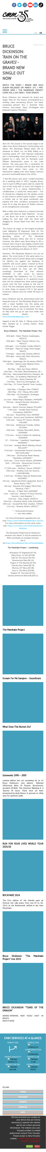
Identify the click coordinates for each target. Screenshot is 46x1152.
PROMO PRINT (33, 1064)
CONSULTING (33, 1042)
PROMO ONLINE (12, 1064)
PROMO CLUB (33, 1056)
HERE (11, 1020)
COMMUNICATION (33, 1049)
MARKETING (12, 1042)
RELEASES (23, 1097)
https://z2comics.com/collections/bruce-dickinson (25, 526)
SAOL (23, 1112)
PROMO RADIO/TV (13, 1056)
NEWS (23, 1091)
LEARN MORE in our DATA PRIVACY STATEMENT (29, 1139)
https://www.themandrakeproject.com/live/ (26, 520)
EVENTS (23, 1102)
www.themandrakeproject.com (16, 316)
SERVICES (23, 1107)
